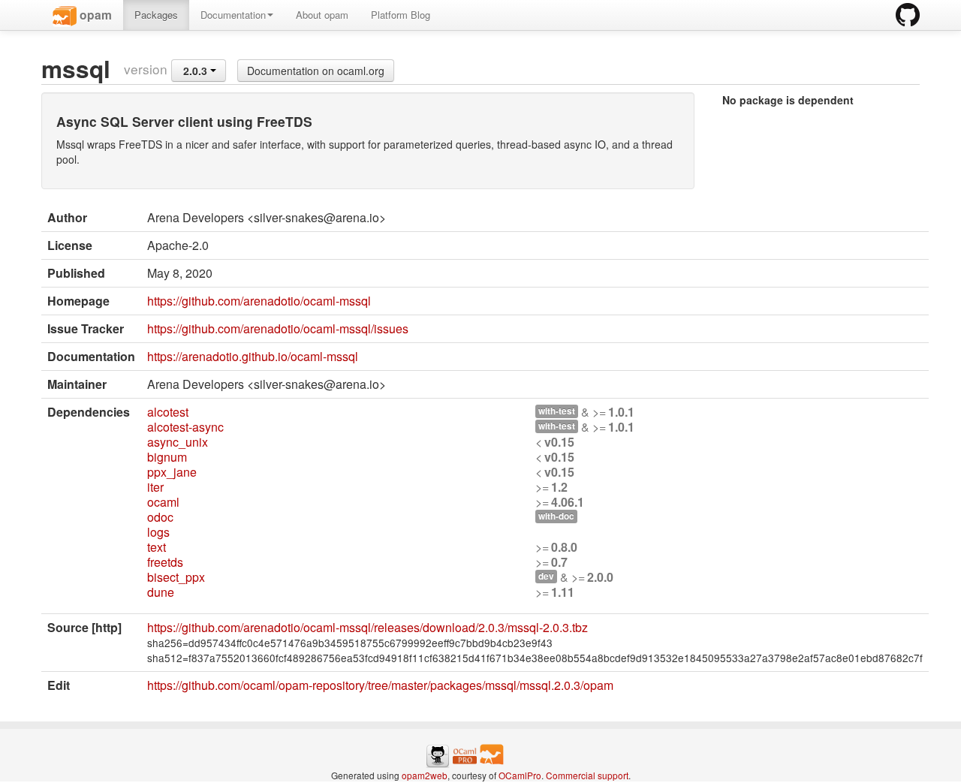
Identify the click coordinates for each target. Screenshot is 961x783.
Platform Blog (400, 15)
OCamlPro (520, 775)
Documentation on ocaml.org (315, 70)
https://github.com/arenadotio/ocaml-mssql (259, 300)
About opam (322, 15)
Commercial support (587, 775)
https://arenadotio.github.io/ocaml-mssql (252, 356)
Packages (156, 15)
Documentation (233, 15)
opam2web (424, 775)
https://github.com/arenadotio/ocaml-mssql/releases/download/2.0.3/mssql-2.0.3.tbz (367, 627)
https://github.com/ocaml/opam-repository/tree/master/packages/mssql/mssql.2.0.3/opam (380, 685)
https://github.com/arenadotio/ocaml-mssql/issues (277, 328)
